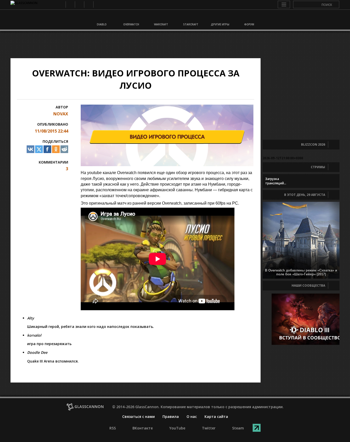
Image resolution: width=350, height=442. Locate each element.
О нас (192, 416)
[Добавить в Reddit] (64, 149)
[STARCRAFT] (190, 17)
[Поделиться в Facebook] (47, 149)
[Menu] (284, 4)
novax (60, 114)
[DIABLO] (101, 17)
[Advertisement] (175, 44)
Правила (170, 416)
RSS (61, 4)
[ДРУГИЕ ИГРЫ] (219, 17)
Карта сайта (216, 416)
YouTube (79, 4)
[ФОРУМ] (248, 17)
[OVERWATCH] (131, 17)
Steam (98, 4)
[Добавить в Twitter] (39, 149)
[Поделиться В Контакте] (30, 149)
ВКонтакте (70, 4)
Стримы (318, 167)
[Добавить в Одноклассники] (56, 149)
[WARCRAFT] (160, 17)
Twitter (88, 4)
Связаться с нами (138, 416)
